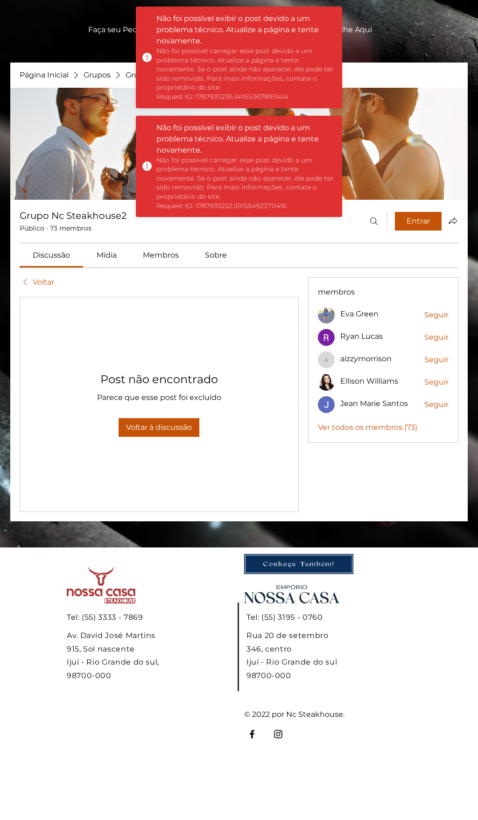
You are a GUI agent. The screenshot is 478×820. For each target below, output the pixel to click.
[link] (51, 255)
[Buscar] (374, 221)
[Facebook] (252, 734)
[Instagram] (278, 734)
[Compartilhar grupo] (452, 220)
